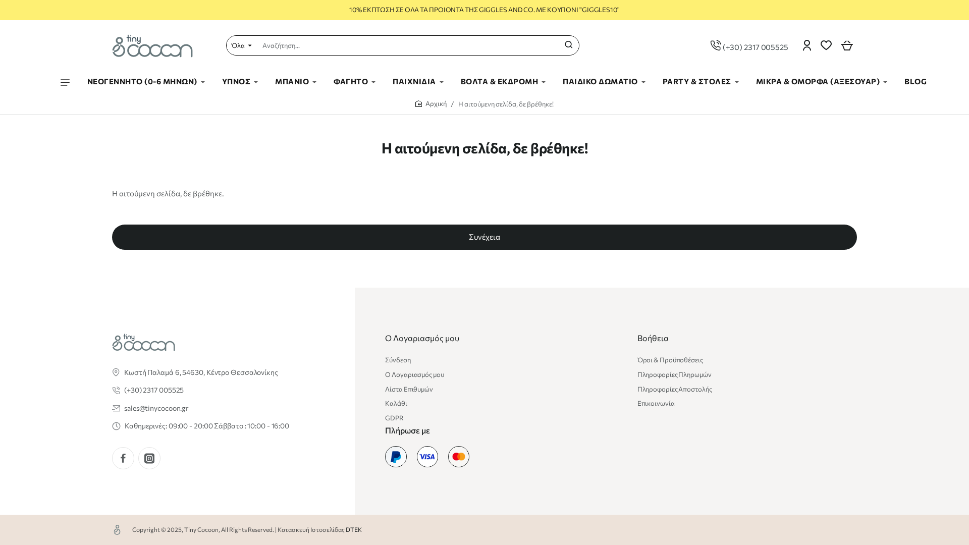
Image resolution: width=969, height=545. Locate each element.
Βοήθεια (653, 338)
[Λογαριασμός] (807, 45)
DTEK (354, 529)
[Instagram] (149, 458)
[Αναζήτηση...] (569, 45)
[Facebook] (123, 458)
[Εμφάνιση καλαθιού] (847, 45)
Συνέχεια (484, 236)
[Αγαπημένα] (826, 45)
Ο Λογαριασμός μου (422, 338)
